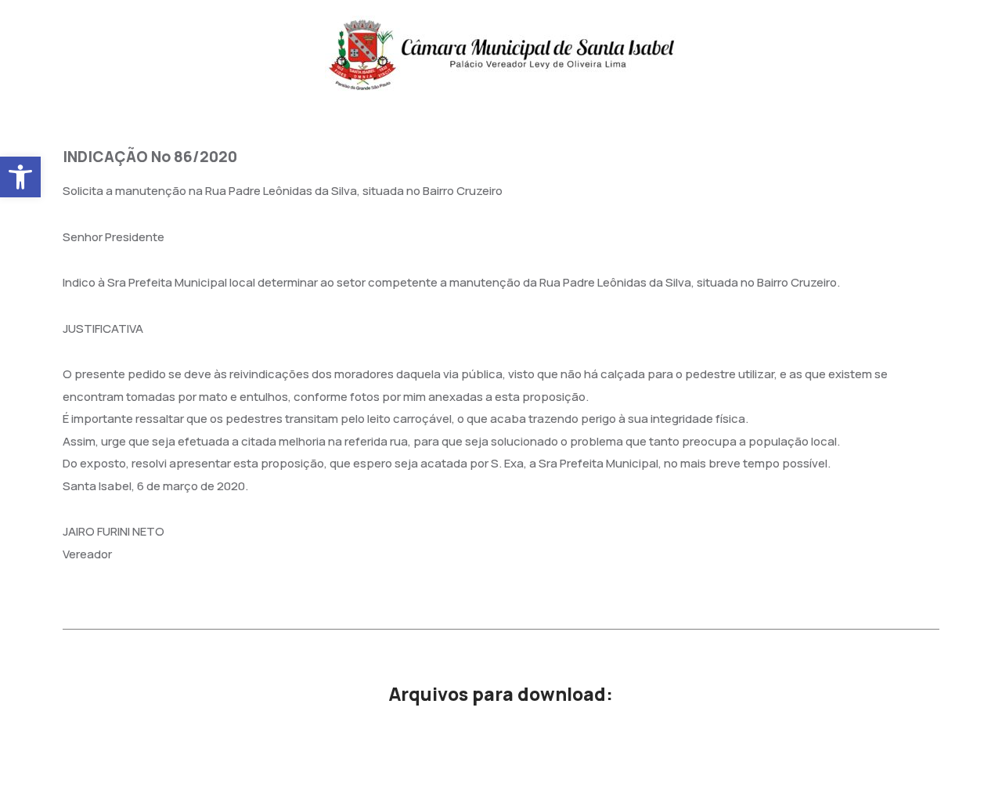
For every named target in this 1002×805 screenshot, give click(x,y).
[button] (20, 177)
